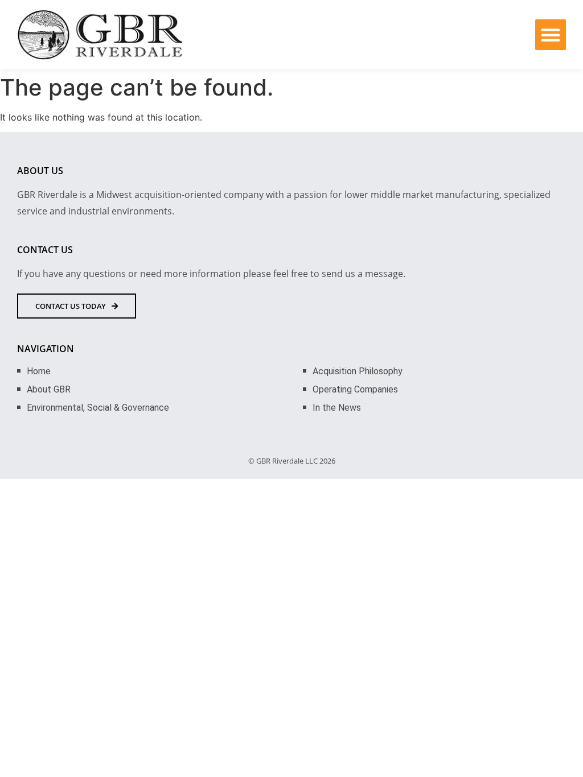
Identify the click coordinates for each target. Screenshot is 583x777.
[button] (550, 34)
